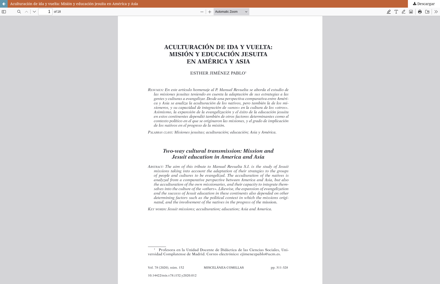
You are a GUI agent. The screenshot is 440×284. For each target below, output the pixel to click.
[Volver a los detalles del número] (4, 4)
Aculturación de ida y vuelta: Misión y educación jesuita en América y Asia (74, 3)
